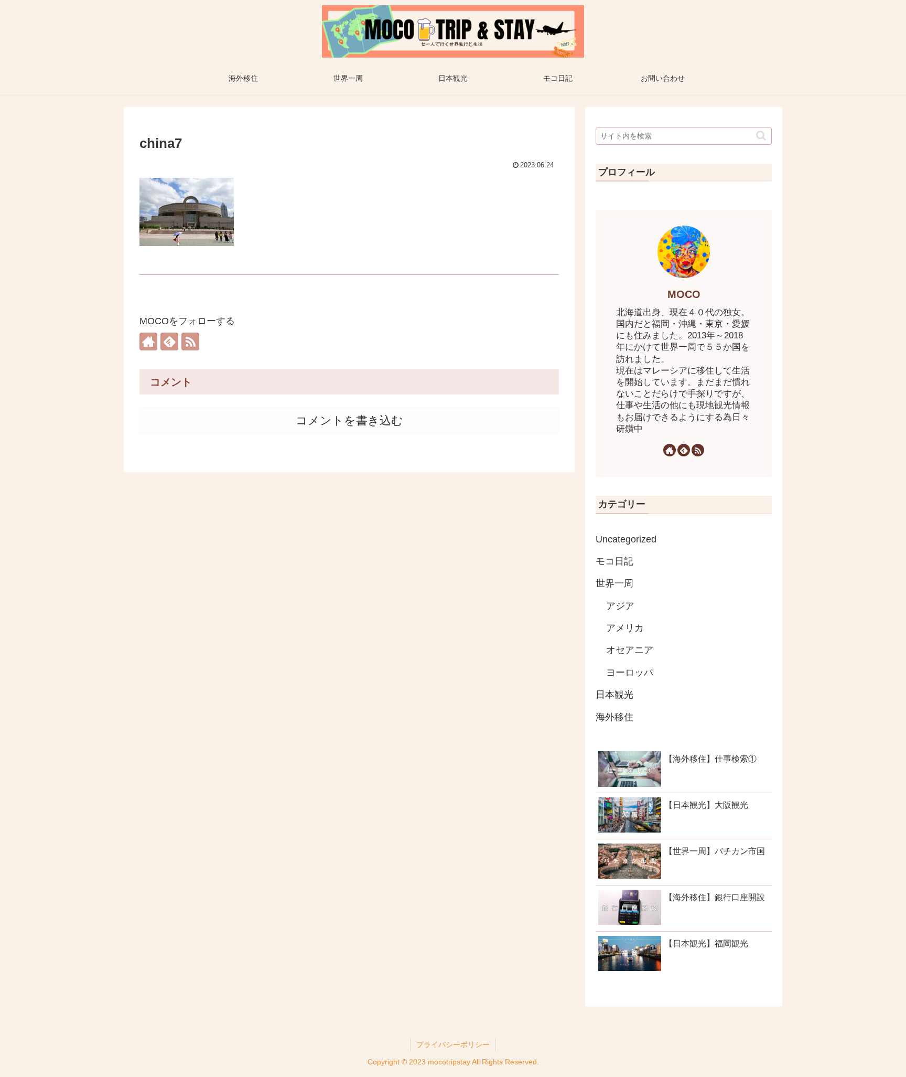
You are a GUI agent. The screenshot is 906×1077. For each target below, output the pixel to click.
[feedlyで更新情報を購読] (169, 341)
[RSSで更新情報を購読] (190, 341)
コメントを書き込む (349, 420)
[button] (761, 136)
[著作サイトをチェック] (148, 341)
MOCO (683, 294)
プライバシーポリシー (453, 1044)
